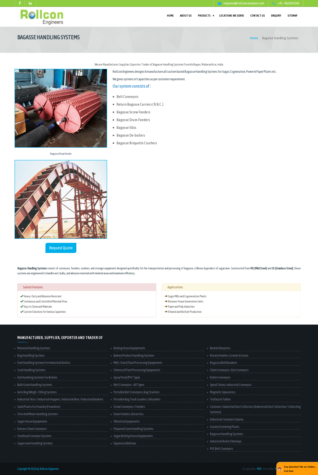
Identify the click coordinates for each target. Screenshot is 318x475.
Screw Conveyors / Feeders (129, 407)
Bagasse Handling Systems (226, 434)
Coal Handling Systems (31, 370)
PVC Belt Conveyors (221, 449)
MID (259, 468)
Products (204, 15)
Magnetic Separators (222, 392)
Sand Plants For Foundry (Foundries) (38, 407)
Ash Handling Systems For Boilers (37, 377)
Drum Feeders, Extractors (129, 414)
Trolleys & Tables (220, 399)
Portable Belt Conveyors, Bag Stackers (137, 392)
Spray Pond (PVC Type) (127, 377)
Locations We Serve (231, 15)
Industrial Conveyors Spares (226, 419)
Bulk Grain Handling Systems (34, 385)
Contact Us (257, 15)
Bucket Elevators (220, 348)
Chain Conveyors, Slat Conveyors (229, 370)
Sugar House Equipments (32, 421)
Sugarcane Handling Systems (35, 443)
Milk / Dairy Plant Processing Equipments (138, 363)
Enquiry (276, 15)
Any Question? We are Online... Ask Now (300, 469)
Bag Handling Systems (31, 355)
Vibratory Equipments (127, 421)
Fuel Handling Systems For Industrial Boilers (43, 363)
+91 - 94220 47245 (288, 3)
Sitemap (293, 15)
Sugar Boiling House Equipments (133, 436)
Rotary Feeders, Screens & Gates (229, 355)
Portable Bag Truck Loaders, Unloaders (137, 399)
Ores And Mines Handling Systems (37, 414)
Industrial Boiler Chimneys (226, 441)
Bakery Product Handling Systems (134, 355)
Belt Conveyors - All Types (129, 385)
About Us (186, 15)
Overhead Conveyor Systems (34, 436)
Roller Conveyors (220, 377)
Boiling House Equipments (129, 348)
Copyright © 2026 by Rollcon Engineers (38, 468)
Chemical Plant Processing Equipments (137, 370)
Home (170, 15)
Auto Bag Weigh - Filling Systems (37, 392)
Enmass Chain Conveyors (32, 429)
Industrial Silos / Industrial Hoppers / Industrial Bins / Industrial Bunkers (60, 399)
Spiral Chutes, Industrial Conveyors (231, 385)
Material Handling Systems (33, 348)
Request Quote (61, 247)
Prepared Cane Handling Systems (133, 429)
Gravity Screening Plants (224, 427)
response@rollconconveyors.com (243, 3)
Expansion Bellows (125, 443)
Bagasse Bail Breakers (223, 363)
